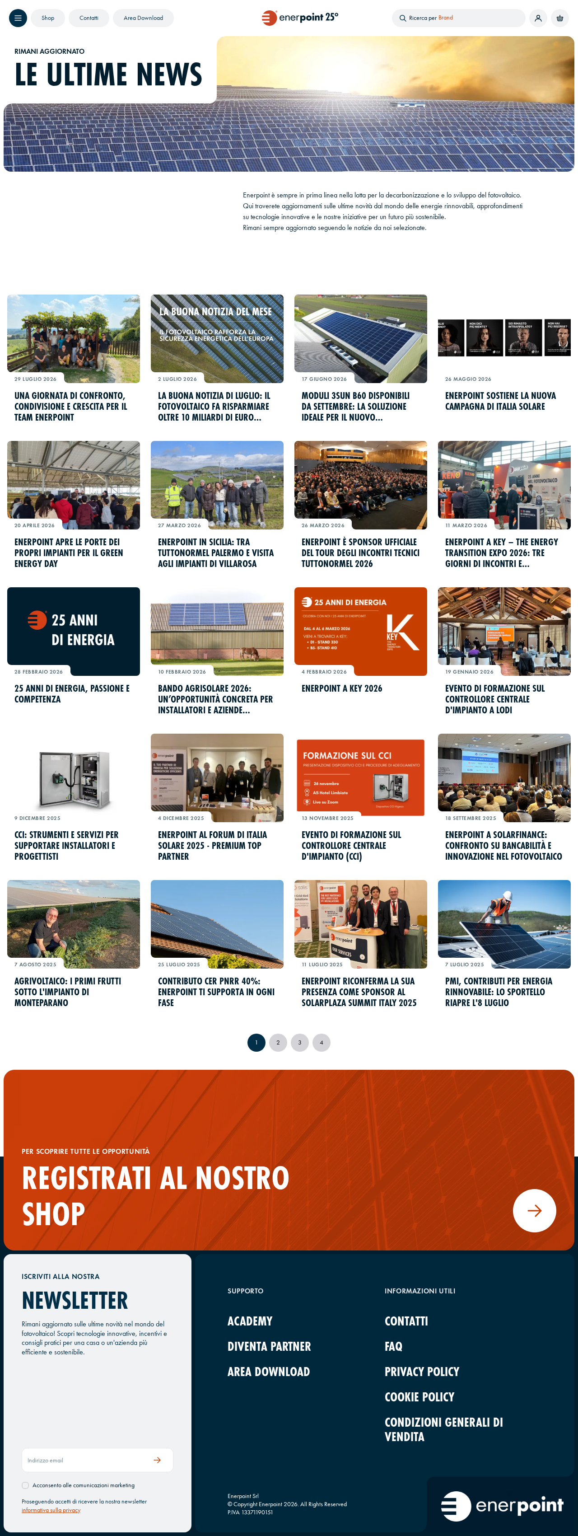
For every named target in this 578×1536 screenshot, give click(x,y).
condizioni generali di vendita (444, 1429)
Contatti (88, 18)
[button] (560, 18)
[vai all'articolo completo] (73, 339)
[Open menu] (18, 18)
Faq (393, 1346)
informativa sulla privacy (51, 1510)
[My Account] (538, 18)
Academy (250, 1321)
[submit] (157, 1460)
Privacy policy (422, 1372)
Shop (48, 18)
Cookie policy (419, 1397)
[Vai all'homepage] (300, 18)
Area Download (143, 18)
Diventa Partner (269, 1346)
